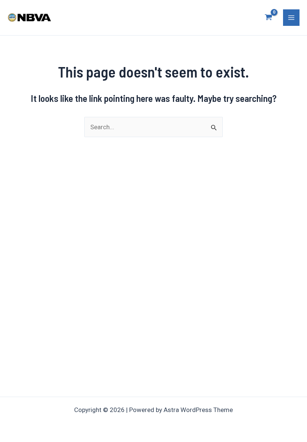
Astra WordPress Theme (198, 410)
